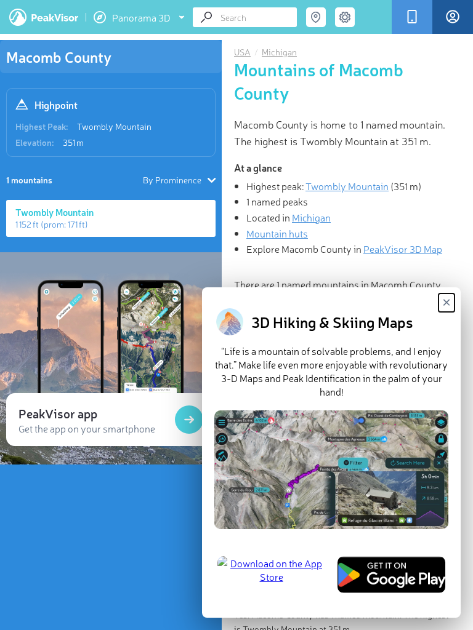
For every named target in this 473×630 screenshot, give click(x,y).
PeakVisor (43, 17)
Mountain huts (277, 233)
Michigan (279, 51)
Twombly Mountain (114, 126)
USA (242, 51)
